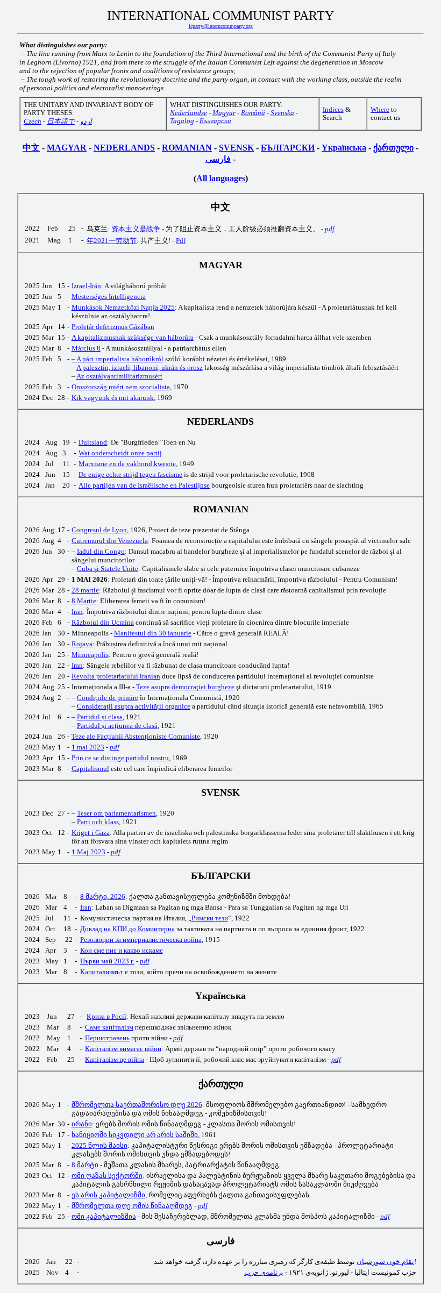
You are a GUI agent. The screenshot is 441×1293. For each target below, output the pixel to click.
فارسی (218, 158)
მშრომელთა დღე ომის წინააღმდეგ (132, 1206)
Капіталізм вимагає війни (123, 1049)
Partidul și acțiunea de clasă (117, 725)
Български (215, 121)
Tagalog (182, 121)
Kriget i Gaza (91, 832)
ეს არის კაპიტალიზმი (108, 1195)
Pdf (181, 241)
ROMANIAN (187, 147)
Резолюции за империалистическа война (141, 939)
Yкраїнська (344, 147)
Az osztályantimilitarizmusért (119, 376)
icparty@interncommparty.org (221, 26)
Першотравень (107, 1038)
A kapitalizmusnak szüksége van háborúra (133, 337)
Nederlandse (188, 113)
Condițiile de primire (107, 698)
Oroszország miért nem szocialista (121, 387)
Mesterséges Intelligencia (109, 296)
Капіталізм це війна (114, 1059)
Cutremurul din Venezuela (110, 541)
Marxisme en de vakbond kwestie (127, 464)
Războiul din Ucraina (103, 622)
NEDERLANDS (124, 147)
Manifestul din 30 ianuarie (152, 633)
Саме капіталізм (109, 1027)
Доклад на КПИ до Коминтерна (127, 929)
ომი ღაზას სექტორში (107, 1175)
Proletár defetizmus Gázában (113, 327)
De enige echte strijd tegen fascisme (130, 474)
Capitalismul (90, 769)
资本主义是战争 (135, 229)
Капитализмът (101, 972)
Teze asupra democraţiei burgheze (185, 687)
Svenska (282, 113)
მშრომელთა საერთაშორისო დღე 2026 (137, 1105)
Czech (32, 121)
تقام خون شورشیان (385, 1262)
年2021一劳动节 (112, 241)
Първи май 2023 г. (107, 961)
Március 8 (86, 348)
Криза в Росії (106, 1016)
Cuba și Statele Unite (107, 569)
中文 (31, 147)
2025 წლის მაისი (99, 1145)
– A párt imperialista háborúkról (117, 359)
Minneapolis (90, 655)
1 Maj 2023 (88, 852)
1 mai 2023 (88, 747)
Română (253, 113)
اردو (86, 121)
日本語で (61, 121)
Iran (77, 612)
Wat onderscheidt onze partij (120, 453)
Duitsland (93, 442)
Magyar (224, 113)
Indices (333, 109)
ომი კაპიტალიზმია (104, 1216)
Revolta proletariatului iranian (116, 676)
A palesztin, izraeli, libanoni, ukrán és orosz (139, 367)
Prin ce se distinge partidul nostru (120, 758)
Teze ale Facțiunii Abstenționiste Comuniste (136, 736)
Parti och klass (98, 822)
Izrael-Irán (86, 286)
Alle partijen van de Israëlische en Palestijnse (144, 485)
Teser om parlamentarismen (116, 813)
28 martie (85, 590)
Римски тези (209, 918)
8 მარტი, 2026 (102, 896)
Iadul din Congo (101, 551)
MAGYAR (67, 147)
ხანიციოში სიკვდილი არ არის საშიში (135, 1135)
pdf (330, 229)
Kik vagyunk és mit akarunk (113, 398)
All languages (220, 178)
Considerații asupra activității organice (133, 706)
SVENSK (236, 147)
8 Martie (84, 601)
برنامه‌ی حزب (263, 1272)
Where (380, 109)
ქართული (393, 147)
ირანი (82, 1124)
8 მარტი (85, 1165)
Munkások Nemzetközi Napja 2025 (123, 307)
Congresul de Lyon (99, 530)
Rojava (82, 644)
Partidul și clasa (100, 717)
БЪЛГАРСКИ (288, 147)
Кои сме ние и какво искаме (121, 950)
